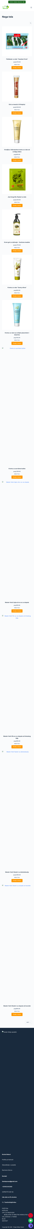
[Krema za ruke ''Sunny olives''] (17, 270)
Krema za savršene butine (17, 468)
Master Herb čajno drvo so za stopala (17, 602)
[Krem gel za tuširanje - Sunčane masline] (17, 224)
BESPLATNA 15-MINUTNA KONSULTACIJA (16, 1214)
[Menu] (31, 7)
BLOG (3, 1219)
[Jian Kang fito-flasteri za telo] (17, 179)
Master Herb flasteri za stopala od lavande (17, 1006)
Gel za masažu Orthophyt (17, 104)
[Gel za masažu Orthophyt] (17, 86)
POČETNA (5, 1208)
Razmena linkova (7, 1170)
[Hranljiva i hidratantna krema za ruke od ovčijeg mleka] (17, 132)
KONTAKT (5, 1221)
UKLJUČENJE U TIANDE (9, 1216)
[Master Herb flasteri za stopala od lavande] (17, 944)
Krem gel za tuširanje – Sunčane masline (17, 242)
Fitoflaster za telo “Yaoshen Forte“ (17, 59)
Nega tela (17, 64)
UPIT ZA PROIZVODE (8, 1212)
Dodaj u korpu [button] (17, 67)
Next (28, 1022)
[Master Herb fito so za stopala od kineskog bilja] (17, 674)
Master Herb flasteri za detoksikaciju (17, 872)
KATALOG (5, 1210)
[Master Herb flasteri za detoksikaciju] (17, 810)
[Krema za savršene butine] (17, 406)
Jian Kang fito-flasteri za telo (17, 197)
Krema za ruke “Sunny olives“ (17, 287)
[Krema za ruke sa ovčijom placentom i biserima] (17, 315)
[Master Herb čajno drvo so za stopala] (17, 540)
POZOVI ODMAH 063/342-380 (16, 2)
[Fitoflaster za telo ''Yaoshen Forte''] (17, 41)
